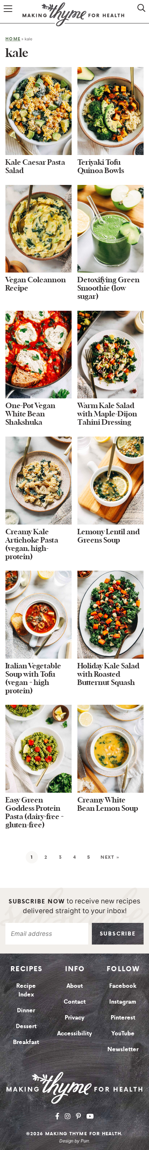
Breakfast (26, 1042)
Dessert (26, 1026)
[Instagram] (68, 1116)
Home (12, 39)
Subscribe (118, 933)
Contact (75, 1001)
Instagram (122, 1001)
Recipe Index (26, 990)
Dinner (26, 1010)
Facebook (122, 986)
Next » (110, 857)
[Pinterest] (78, 1116)
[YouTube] (90, 1116)
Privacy (75, 1017)
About (75, 986)
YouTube (123, 1033)
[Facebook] (57, 1116)
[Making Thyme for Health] (74, 1087)
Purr (85, 1141)
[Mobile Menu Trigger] (9, 15)
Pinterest (123, 1017)
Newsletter (123, 1049)
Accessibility (74, 1033)
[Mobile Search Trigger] (137, 15)
